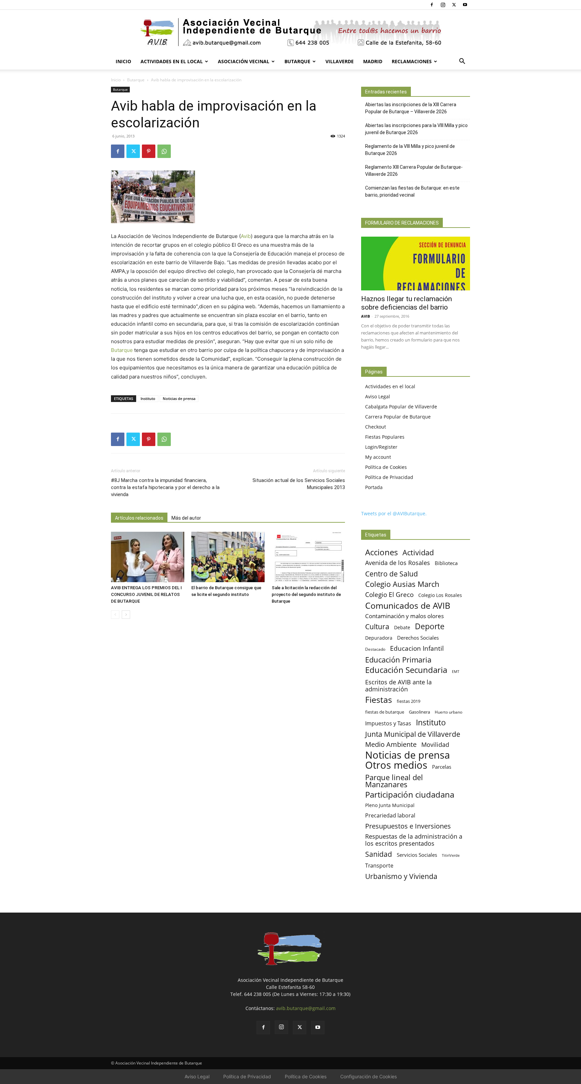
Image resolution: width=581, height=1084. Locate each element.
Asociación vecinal (243, 61)
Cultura (377, 626)
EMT (455, 671)
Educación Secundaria (406, 670)
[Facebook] (432, 4)
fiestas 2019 (408, 701)
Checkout (375, 427)
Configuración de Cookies (368, 1076)
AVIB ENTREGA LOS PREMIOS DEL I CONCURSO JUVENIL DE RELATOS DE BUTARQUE (146, 594)
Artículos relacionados (139, 518)
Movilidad (435, 744)
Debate (402, 627)
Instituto (148, 398)
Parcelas (441, 766)
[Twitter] (454, 4)
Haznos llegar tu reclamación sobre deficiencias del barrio (406, 303)
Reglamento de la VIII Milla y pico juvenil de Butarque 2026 (410, 150)
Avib (246, 236)
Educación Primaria (398, 659)
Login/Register (381, 447)
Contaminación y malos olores (404, 615)
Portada (374, 487)
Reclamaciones (412, 61)
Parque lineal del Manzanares (394, 781)
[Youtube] (465, 4)
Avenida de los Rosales (397, 562)
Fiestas (378, 699)
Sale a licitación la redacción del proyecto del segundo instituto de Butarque (306, 594)
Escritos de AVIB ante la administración (398, 686)
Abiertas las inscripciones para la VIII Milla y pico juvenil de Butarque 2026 (416, 129)
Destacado (375, 649)
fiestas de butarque (384, 712)
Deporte (429, 626)
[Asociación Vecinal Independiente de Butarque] (290, 32)
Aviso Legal (377, 396)
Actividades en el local (172, 61)
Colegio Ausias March (402, 584)
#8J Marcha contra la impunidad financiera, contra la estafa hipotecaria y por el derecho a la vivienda (165, 487)
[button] (462, 62)
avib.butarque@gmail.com (306, 1008)
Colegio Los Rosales (440, 595)
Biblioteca (446, 563)
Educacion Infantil (417, 648)
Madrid (372, 61)
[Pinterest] (148, 151)
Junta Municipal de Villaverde (412, 733)
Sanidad (378, 853)
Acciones (381, 552)
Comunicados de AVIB (407, 605)
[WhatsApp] (164, 151)
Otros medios (396, 765)
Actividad (418, 552)
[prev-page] (115, 614)
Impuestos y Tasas (388, 723)
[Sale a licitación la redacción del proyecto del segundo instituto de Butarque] (308, 557)
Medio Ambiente (391, 744)
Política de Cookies (386, 467)
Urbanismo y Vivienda (401, 876)
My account (378, 457)
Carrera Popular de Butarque (398, 416)
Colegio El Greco (389, 594)
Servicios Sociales (417, 854)
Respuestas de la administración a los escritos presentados (413, 840)
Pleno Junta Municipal (390, 805)
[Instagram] (443, 4)
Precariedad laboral (390, 815)
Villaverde (339, 61)
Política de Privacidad (389, 477)
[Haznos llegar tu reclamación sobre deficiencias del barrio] (415, 263)
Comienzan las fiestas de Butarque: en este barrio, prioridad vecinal (412, 191)
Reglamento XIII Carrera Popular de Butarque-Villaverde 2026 (414, 170)
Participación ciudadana (409, 794)
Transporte (379, 865)
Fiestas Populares (384, 437)
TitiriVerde (451, 855)
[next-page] (126, 614)
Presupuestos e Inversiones (408, 826)
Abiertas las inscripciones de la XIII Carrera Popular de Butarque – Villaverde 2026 (410, 108)
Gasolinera (419, 712)
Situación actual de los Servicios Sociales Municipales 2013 (299, 483)
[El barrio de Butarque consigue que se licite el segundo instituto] (228, 557)
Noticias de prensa (179, 398)
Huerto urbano (448, 712)
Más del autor (186, 518)
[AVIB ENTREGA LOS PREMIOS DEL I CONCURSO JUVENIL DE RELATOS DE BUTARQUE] (147, 557)
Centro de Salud (391, 573)
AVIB (365, 316)
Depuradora (378, 638)
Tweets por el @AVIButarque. (394, 513)
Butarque (297, 61)
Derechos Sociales (418, 637)
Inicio (123, 61)
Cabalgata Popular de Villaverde (401, 406)
